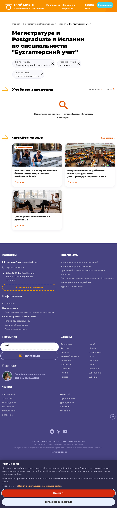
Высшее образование (16, 329)
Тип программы (22, 62)
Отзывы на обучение (31, 287)
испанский (8, 406)
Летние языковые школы (17, 321)
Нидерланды (95, 352)
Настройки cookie (58, 452)
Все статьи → (108, 138)
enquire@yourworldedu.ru (22, 262)
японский (65, 410)
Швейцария (95, 373)
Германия (66, 360)
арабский (7, 398)
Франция (94, 368)
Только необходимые (58, 501)
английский (8, 394)
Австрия (65, 348)
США (91, 364)
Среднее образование (16, 325)
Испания (61, 24)
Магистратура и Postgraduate (38, 24)
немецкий (65, 394)
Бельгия (65, 352)
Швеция (93, 377)
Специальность (22, 73)
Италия (64, 373)
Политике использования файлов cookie (39, 486)
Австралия (66, 344)
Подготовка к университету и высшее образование (87, 278)
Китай (92, 344)
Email (6, 345)
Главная (16, 24)
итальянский (9, 410)
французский (67, 402)
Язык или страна (68, 62)
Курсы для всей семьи (72, 286)
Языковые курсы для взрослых (76, 266)
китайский (7, 415)
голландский (9, 402)
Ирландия (66, 364)
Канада (64, 377)
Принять (58, 493)
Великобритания (70, 356)
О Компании (8, 303)
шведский (65, 406)
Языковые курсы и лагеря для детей (79, 262)
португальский (67, 398)
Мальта (92, 348)
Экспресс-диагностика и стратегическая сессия (29, 312)
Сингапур (94, 360)
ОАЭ (91, 356)
